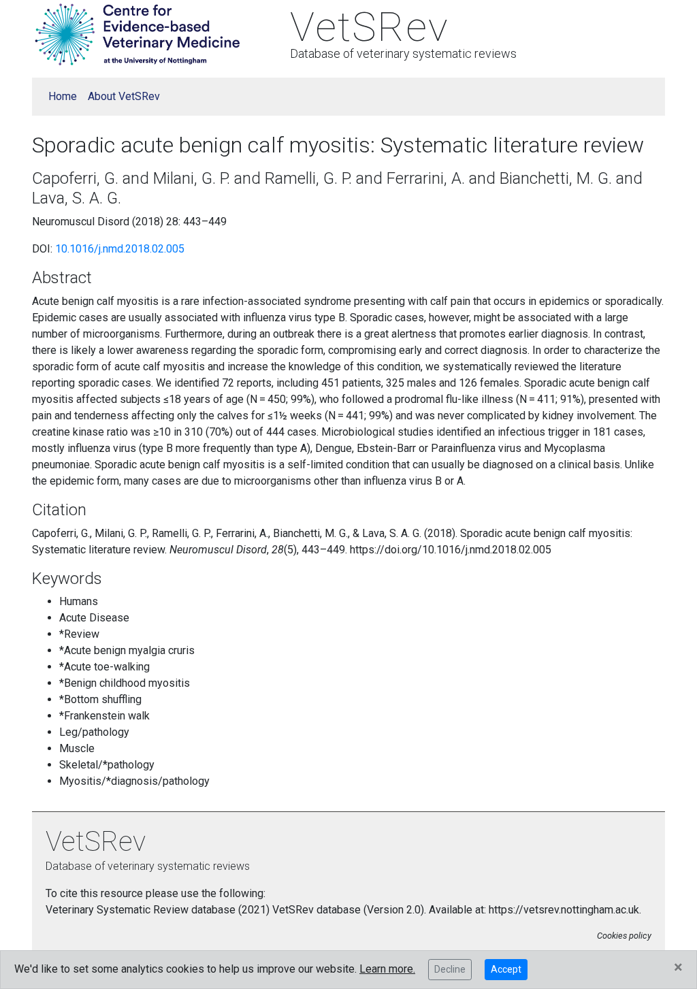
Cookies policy (624, 935)
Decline (450, 969)
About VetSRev (124, 96)
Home (62, 96)
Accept (506, 969)
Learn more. (387, 968)
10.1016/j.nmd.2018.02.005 (119, 248)
